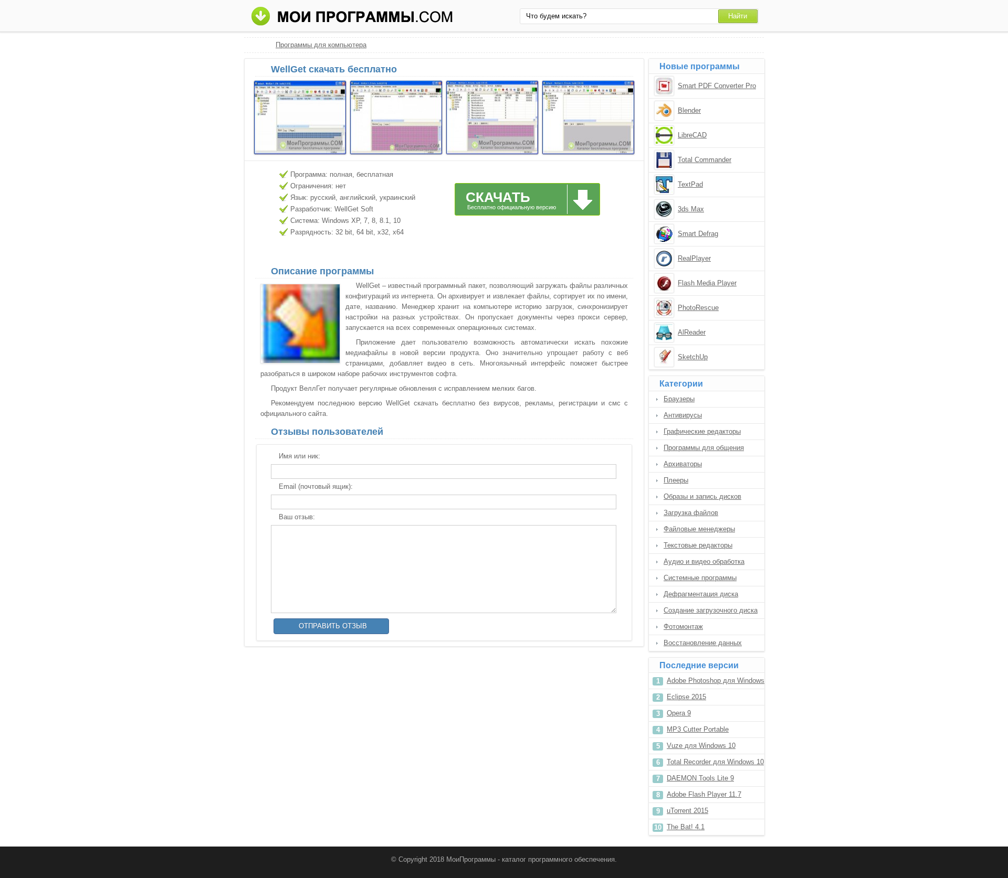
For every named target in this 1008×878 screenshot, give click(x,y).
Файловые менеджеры (699, 529)
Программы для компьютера (321, 45)
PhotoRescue (698, 308)
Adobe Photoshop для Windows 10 (715, 683)
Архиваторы (683, 464)
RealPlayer (694, 258)
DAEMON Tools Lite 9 (700, 778)
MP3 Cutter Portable (698, 729)
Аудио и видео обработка (704, 561)
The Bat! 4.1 (686, 827)
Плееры (676, 480)
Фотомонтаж (683, 626)
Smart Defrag (698, 234)
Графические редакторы (702, 431)
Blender (689, 110)
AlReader (692, 332)
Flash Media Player (707, 283)
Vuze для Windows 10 (701, 745)
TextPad (690, 184)
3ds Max (691, 209)
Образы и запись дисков (702, 496)
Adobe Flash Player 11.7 (704, 794)
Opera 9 (679, 713)
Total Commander (704, 160)
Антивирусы (683, 415)
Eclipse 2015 (686, 697)
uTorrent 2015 (687, 811)
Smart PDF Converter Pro (717, 86)
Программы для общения (704, 448)
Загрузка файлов (691, 513)
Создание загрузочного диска (711, 610)
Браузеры (679, 399)
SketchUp (693, 357)
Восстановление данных (703, 643)
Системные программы (700, 578)
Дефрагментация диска (701, 594)
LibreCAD (692, 135)
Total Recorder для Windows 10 (715, 762)
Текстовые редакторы (698, 545)
